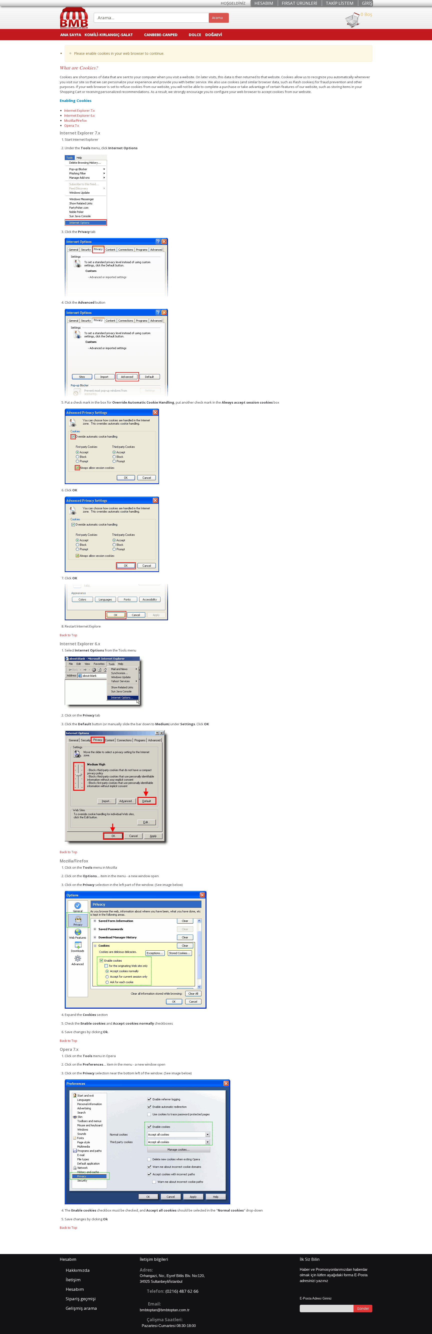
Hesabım (75, 1289)
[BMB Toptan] (74, 17)
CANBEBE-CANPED (161, 34)
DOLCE (195, 34)
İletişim (73, 1280)
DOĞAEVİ (213, 34)
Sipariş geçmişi (81, 1299)
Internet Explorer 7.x (79, 110)
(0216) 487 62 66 (182, 1291)
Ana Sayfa (70, 34)
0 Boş (366, 14)
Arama (217, 17)
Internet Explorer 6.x (79, 115)
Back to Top (68, 635)
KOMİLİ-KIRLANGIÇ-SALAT (108, 34)
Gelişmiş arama (81, 1308)
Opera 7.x (71, 125)
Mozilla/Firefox (75, 120)
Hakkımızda (78, 1270)
